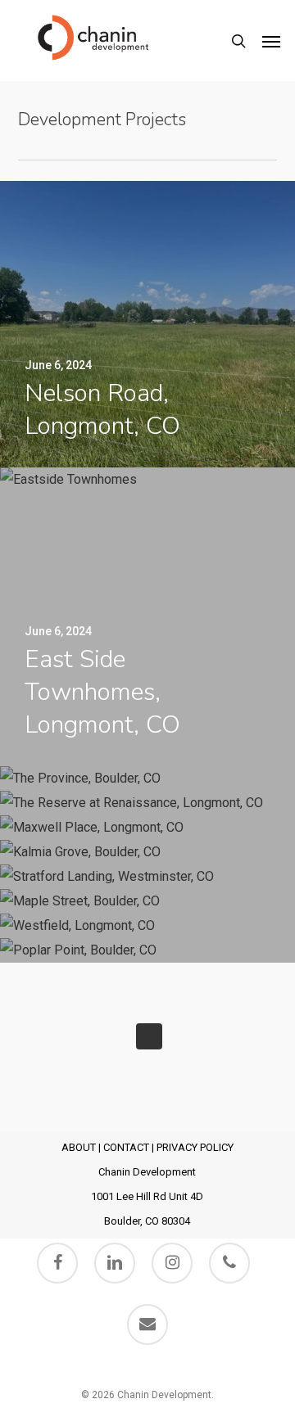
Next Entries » (149, 1036)
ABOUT (78, 1147)
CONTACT (126, 1147)
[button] (271, 41)
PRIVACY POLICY (195, 1147)
